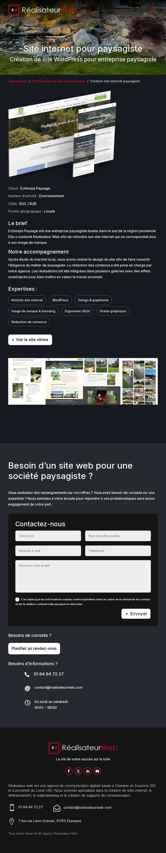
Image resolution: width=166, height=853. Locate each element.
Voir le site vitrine (32, 339)
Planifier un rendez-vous (34, 648)
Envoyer (138, 613)
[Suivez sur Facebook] (69, 771)
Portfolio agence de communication (59, 81)
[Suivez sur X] (78, 771)
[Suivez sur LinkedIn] (88, 771)
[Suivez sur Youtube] (97, 771)
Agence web (17, 81)
